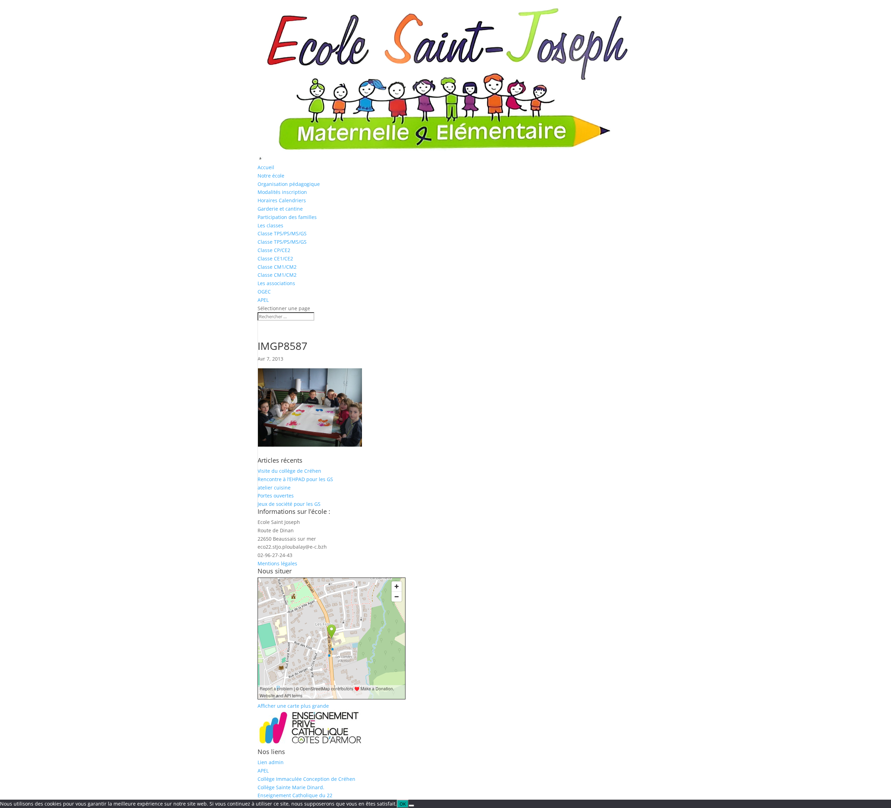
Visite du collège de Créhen (289, 471)
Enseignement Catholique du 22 (295, 795)
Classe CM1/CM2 (277, 267)
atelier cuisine (274, 487)
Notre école (271, 175)
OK (403, 804)
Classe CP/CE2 (274, 250)
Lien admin (271, 762)
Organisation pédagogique (289, 184)
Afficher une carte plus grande (293, 706)
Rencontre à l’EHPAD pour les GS (295, 479)
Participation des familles (287, 217)
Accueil (266, 167)
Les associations (276, 283)
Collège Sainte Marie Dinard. (291, 787)
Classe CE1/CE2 (275, 258)
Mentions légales (277, 563)
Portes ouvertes (276, 495)
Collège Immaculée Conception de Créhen (306, 779)
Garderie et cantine (280, 208)
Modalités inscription (282, 192)
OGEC (264, 291)
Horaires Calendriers (282, 200)
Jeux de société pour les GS (289, 504)
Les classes (270, 225)
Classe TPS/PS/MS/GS (282, 233)
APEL (263, 300)
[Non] (411, 806)
